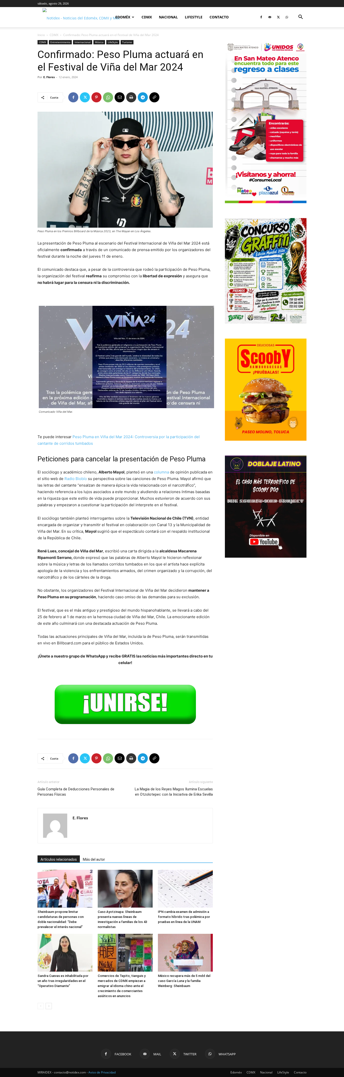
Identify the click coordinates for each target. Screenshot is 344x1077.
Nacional (168, 17)
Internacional (83, 42)
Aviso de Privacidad (102, 1072)
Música (99, 42)
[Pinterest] (96, 97)
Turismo (127, 42)
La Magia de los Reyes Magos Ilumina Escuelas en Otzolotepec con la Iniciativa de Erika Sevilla (174, 792)
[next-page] (49, 1006)
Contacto (219, 17)
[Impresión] (131, 97)
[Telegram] (143, 97)
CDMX (147, 17)
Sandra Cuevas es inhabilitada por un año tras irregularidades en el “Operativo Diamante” (63, 981)
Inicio (41, 35)
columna (161, 472)
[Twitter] (278, 17)
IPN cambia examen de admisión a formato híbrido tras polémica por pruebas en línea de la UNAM (184, 917)
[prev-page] (41, 1006)
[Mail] (269, 17)
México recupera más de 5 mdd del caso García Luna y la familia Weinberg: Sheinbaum (184, 981)
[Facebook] (261, 17)
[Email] (120, 97)
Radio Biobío (75, 478)
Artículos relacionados (59, 859)
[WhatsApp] (287, 17)
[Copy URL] (154, 97)
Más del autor (94, 859)
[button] (300, 17)
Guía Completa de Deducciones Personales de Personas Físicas (76, 792)
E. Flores (49, 77)
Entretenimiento (60, 42)
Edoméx (122, 17)
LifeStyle (193, 17)
